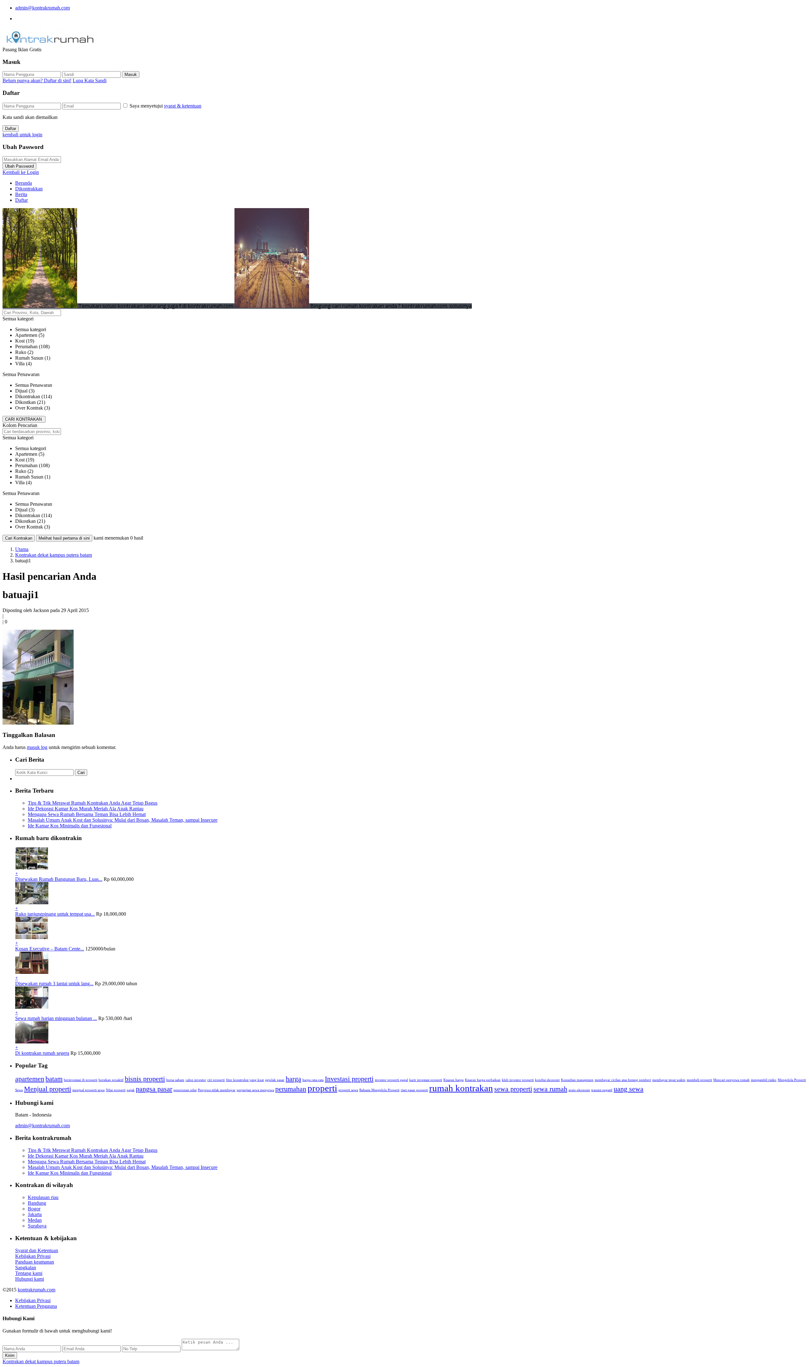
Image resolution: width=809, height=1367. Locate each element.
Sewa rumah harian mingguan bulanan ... (56, 1018)
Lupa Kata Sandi (89, 80)
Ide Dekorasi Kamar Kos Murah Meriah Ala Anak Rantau (85, 808)
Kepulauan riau (43, 1197)
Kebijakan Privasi (33, 1256)
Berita (21, 194)
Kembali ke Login (21, 172)
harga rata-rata (313, 1080)
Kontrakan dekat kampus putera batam (53, 555)
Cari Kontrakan (18, 538)
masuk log (37, 747)
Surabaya (37, 1225)
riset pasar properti (414, 1090)
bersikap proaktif (111, 1080)
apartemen (29, 1079)
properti (322, 1088)
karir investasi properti (425, 1080)
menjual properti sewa (88, 1090)
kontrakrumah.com (36, 1289)
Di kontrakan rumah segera (42, 1053)
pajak (131, 1090)
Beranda (23, 183)
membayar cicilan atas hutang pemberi (623, 1080)
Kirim (10, 1355)
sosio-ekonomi (579, 1090)
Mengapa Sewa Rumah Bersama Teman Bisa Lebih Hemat (87, 814)
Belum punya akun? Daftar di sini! (37, 80)
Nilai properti (115, 1090)
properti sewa (348, 1090)
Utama (21, 549)
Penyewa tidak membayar (216, 1090)
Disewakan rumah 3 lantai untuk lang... (54, 983)
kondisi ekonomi (547, 1080)
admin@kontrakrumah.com (42, 7)
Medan (35, 1220)
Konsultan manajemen (577, 1080)
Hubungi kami (29, 1279)
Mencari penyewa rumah (731, 1080)
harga (293, 1079)
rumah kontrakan (461, 1088)
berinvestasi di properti (80, 1080)
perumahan (290, 1089)
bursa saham (175, 1080)
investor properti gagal (391, 1080)
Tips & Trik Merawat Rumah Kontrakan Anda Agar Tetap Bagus (92, 803)
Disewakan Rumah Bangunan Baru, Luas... (58, 879)
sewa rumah (550, 1089)
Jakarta (35, 1214)
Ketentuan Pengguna (36, 1306)
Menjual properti (47, 1089)
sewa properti (513, 1089)
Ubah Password (19, 166)
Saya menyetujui (165, 105)
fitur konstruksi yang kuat (245, 1080)
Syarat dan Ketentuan (36, 1250)
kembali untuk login (22, 134)
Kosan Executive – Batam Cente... (49, 948)
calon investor (196, 1080)
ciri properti (216, 1080)
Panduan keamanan (34, 1262)
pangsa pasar (154, 1089)
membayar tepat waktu (668, 1080)
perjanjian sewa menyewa (255, 1090)
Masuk (131, 74)
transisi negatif (601, 1090)
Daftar (10, 128)
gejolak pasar (274, 1080)
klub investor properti (518, 1080)
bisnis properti (145, 1079)
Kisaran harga (453, 1080)
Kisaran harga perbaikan (483, 1080)
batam (54, 1079)
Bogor (34, 1208)
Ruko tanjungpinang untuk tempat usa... (55, 914)
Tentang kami (28, 1273)
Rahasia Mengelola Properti (379, 1090)
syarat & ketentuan (182, 105)
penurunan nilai (185, 1090)
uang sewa (628, 1089)
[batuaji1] (38, 723)
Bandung (37, 1203)
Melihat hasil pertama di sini (64, 538)
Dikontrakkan (29, 188)
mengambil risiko (763, 1080)
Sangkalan (25, 1267)
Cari (81, 772)
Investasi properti (349, 1079)
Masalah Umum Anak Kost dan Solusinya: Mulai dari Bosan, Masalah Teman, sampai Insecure (122, 820)
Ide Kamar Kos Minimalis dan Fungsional (70, 825)
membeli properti (699, 1080)
